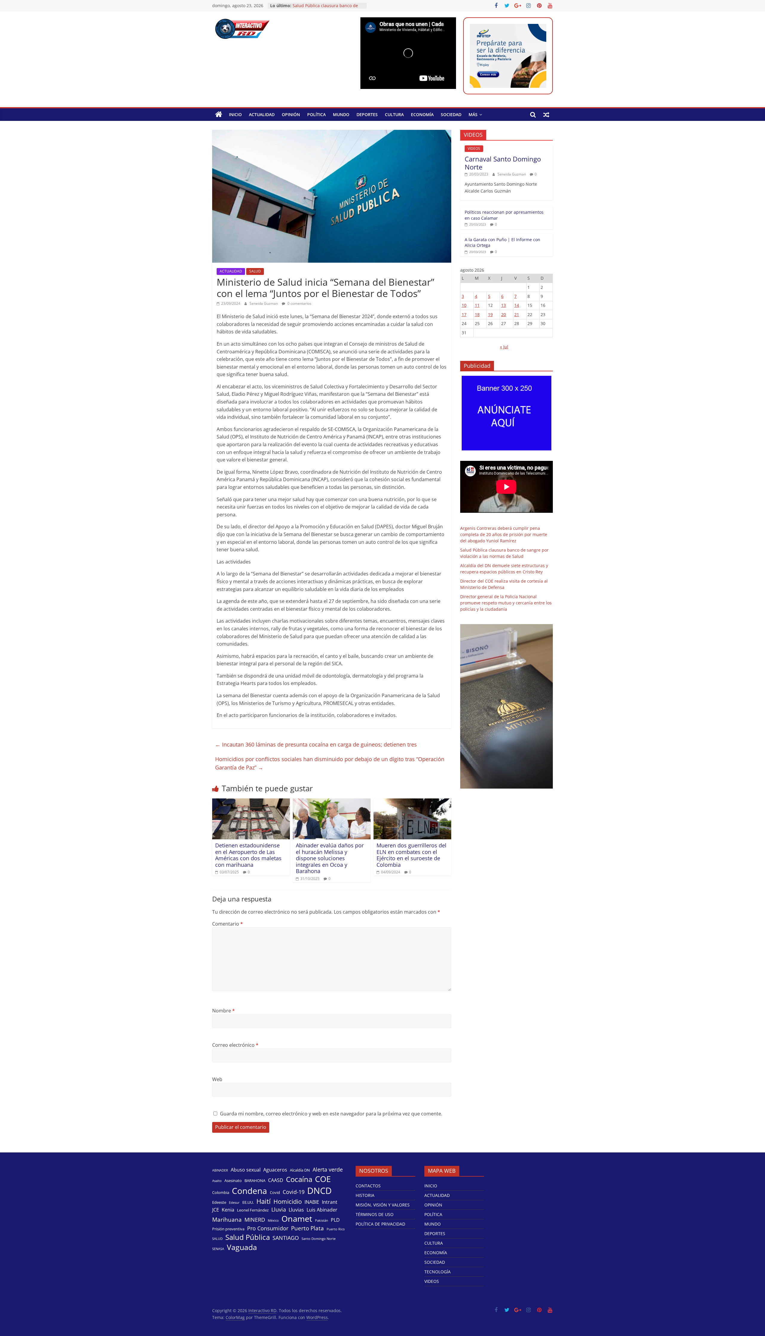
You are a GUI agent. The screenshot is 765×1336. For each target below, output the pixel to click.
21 (516, 314)
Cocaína (299, 1179)
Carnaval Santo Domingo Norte (503, 162)
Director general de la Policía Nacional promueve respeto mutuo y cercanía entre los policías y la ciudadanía (506, 603)
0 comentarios (299, 303)
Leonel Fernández (253, 1210)
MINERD (254, 1219)
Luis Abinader (322, 1210)
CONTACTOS (368, 1186)
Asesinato (233, 1180)
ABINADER (220, 1170)
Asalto (217, 1181)
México (273, 1220)
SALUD (255, 271)
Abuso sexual (246, 1170)
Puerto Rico (336, 1229)
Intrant (329, 1202)
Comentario (227, 924)
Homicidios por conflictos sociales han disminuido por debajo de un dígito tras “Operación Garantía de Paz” (329, 763)
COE (323, 1178)
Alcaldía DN (300, 1170)
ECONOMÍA (422, 114)
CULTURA (394, 114)
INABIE (312, 1202)
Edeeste (219, 1202)
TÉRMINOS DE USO (375, 1214)
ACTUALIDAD (262, 114)
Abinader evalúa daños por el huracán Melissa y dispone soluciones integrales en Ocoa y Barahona (330, 858)
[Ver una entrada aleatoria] (546, 114)
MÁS (473, 114)
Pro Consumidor (267, 1228)
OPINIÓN (291, 114)
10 (464, 305)
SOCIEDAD (451, 114)
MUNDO (341, 114)
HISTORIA (365, 1195)
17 (464, 314)
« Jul (504, 347)
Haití (263, 1201)
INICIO (235, 114)
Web (217, 1079)
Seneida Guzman (264, 303)
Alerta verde (328, 1169)
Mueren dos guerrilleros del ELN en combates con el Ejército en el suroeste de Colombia (411, 855)
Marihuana (227, 1219)
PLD (335, 1220)
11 (477, 305)
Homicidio (287, 1201)
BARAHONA (254, 1180)
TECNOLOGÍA (437, 1272)
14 (516, 305)
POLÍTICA (316, 114)
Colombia (220, 1192)
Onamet (296, 1218)
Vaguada (242, 1247)
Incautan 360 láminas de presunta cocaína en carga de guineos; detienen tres (316, 744)
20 (503, 314)
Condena (249, 1190)
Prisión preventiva (228, 1229)
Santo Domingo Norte (319, 1239)
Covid (275, 1192)
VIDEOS (474, 148)
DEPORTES (367, 114)
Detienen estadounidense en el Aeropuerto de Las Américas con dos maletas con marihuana (248, 855)
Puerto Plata (307, 1228)
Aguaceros (275, 1170)
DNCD (319, 1191)
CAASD (275, 1180)
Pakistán (321, 1220)
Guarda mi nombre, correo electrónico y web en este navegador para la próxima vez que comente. (331, 1113)
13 (503, 305)
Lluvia (278, 1209)
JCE (215, 1210)
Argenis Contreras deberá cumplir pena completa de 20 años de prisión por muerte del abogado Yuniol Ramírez (503, 534)
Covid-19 (294, 1191)
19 (490, 314)
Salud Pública (247, 1237)
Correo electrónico (235, 1045)
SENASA (218, 1249)
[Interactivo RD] (218, 114)
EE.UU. (248, 1202)
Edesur (234, 1202)
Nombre (223, 1010)
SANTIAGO (286, 1237)
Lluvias (296, 1210)
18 (477, 314)
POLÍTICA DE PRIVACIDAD (380, 1224)
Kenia (228, 1210)
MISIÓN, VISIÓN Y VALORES (383, 1205)
